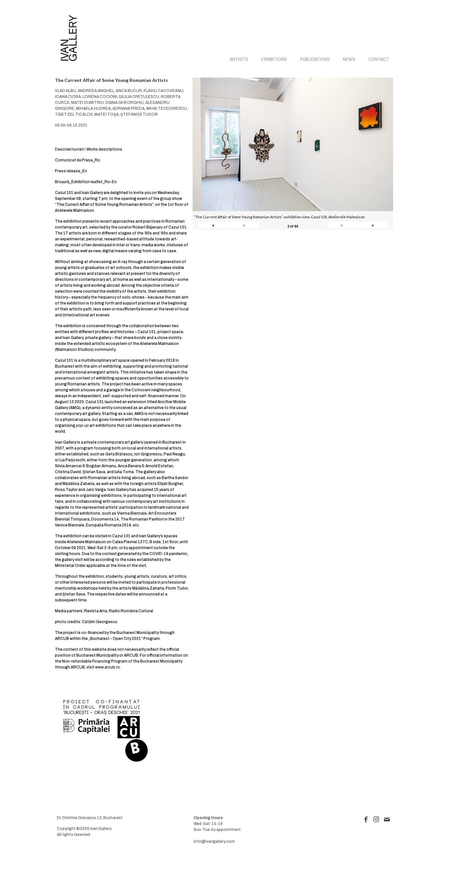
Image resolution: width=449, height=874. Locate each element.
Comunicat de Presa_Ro (77, 160)
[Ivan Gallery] (68, 38)
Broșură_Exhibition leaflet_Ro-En (86, 182)
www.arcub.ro (107, 667)
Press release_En (71, 171)
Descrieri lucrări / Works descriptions (88, 149)
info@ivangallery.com (214, 841)
